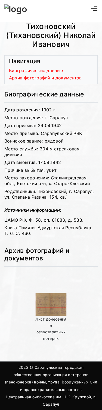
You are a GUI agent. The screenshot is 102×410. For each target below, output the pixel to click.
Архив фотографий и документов (45, 77)
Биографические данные (36, 70)
